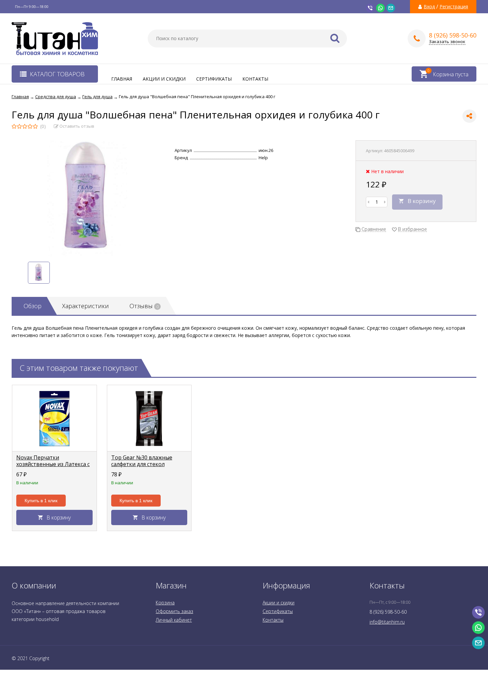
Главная (121, 79)
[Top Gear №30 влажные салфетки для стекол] (149, 418)
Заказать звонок (447, 41)
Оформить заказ (174, 611)
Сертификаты (214, 79)
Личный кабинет (174, 620)
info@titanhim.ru (387, 622)
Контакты (255, 79)
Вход (429, 6)
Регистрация (454, 6)
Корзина (165, 602)
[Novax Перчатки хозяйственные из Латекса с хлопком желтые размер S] (54, 418)
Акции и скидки (164, 79)
